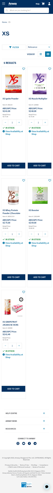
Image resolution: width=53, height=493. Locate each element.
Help (38, 4)
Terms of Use (24, 465)
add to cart (13, 165)
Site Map (34, 465)
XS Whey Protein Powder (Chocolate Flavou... (11, 212)
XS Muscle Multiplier (38, 98)
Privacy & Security (11, 465)
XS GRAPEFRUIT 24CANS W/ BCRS (10, 323)
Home (4, 22)
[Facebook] (29, 443)
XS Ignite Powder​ (10, 98)
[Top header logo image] (12, 3)
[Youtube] (23, 443)
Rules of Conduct (39, 467)
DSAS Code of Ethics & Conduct (19, 467)
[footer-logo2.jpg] (26, 485)
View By (31, 54)
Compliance (44, 465)
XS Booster (34, 210)
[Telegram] (35, 443)
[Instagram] (17, 443)
